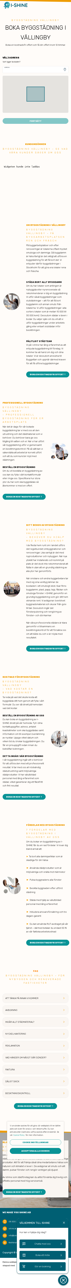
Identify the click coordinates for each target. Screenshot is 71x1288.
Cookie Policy (19, 1135)
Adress (7, 67)
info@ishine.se (15, 1235)
